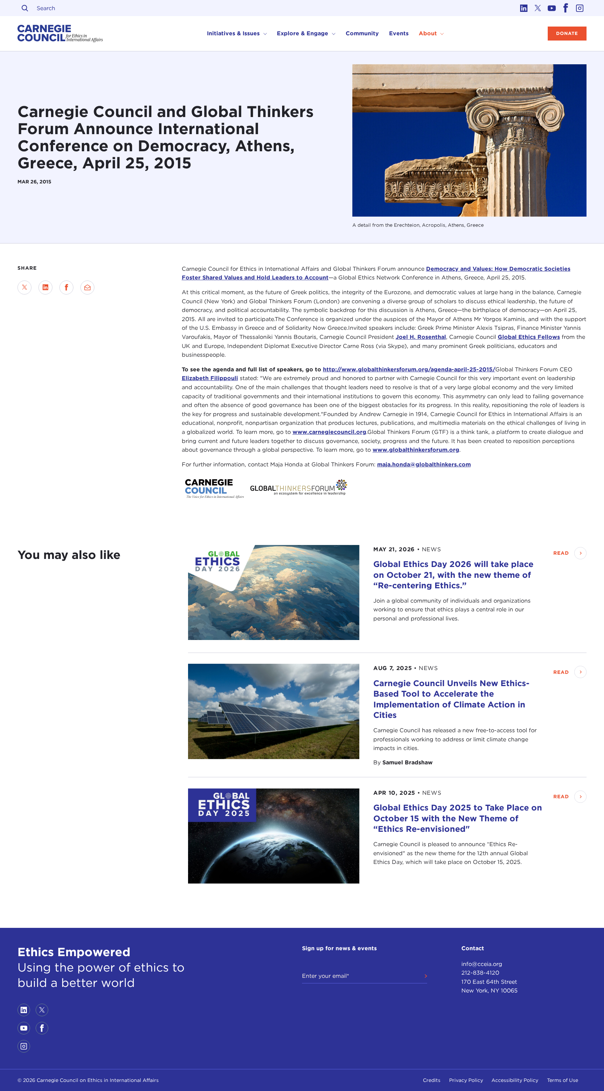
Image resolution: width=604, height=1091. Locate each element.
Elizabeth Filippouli (210, 378)
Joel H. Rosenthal (421, 337)
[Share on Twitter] (24, 287)
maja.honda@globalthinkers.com (424, 464)
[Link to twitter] (538, 8)
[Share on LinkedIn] (45, 287)
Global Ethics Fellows (529, 337)
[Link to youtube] (552, 8)
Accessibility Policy (514, 1080)
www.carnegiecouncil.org (329, 432)
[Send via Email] (87, 287)
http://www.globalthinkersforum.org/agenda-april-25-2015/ (409, 369)
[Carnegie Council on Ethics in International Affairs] (60, 33)
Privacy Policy (466, 1080)
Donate (567, 33)
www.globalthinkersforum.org (416, 449)
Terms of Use (562, 1080)
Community (362, 33)
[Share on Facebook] (66, 287)
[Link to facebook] (566, 8)
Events (399, 33)
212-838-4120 (480, 972)
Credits (431, 1080)
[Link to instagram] (580, 8)
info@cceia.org (481, 964)
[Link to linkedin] (524, 8)
